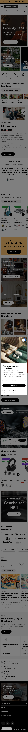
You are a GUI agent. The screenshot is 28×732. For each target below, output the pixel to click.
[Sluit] (23, 340)
